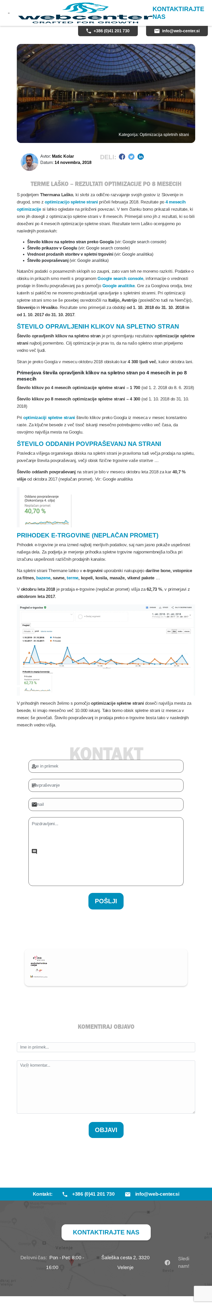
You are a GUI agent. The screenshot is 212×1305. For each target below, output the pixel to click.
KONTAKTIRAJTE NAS (178, 12)
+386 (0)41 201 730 (112, 31)
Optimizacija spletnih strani (164, 134)
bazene (43, 577)
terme (72, 577)
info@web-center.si (181, 31)
